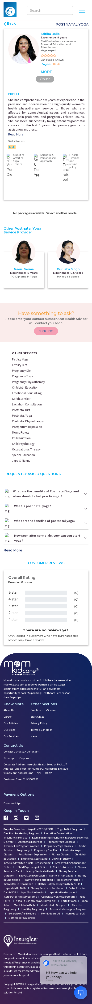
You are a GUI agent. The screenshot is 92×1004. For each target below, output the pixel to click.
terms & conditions (59, 527)
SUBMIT (46, 544)
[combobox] (24, 518)
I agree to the (48, 527)
